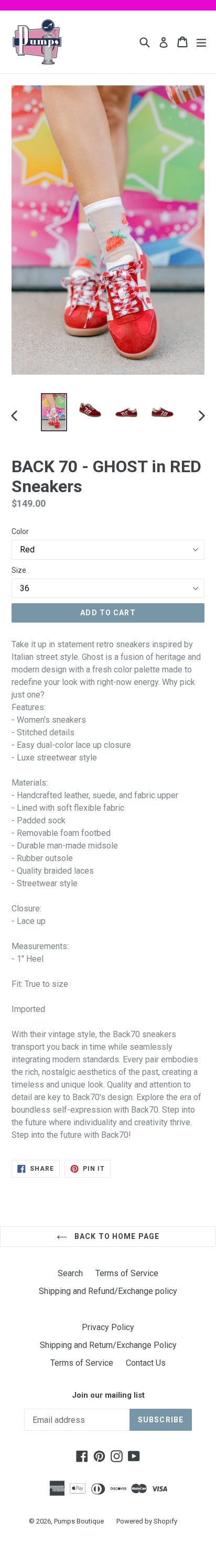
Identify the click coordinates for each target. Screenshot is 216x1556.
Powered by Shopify (146, 1521)
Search (70, 1273)
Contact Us (146, 1363)
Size (19, 570)
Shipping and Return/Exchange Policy (108, 1345)
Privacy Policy (108, 1327)
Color (20, 531)
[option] (54, 412)
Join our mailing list (108, 1395)
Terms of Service (126, 1273)
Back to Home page (115, 1236)
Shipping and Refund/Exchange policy (108, 1291)
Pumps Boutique (79, 1521)
